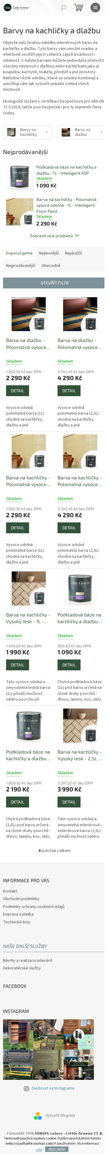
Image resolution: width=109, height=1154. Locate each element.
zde (39, 1149)
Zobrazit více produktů (51, 235)
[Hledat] (64, 8)
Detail (17, 390)
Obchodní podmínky (21, 899)
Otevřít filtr (55, 282)
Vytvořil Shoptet (60, 1116)
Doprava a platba (18, 914)
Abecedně (51, 266)
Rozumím (56, 1149)
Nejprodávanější (20, 266)
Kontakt (10, 891)
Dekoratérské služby (22, 968)
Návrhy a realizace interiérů (27, 961)
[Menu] (95, 8)
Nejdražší (73, 253)
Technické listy (16, 922)
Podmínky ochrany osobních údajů (33, 907)
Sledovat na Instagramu (53, 1088)
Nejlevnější (49, 253)
